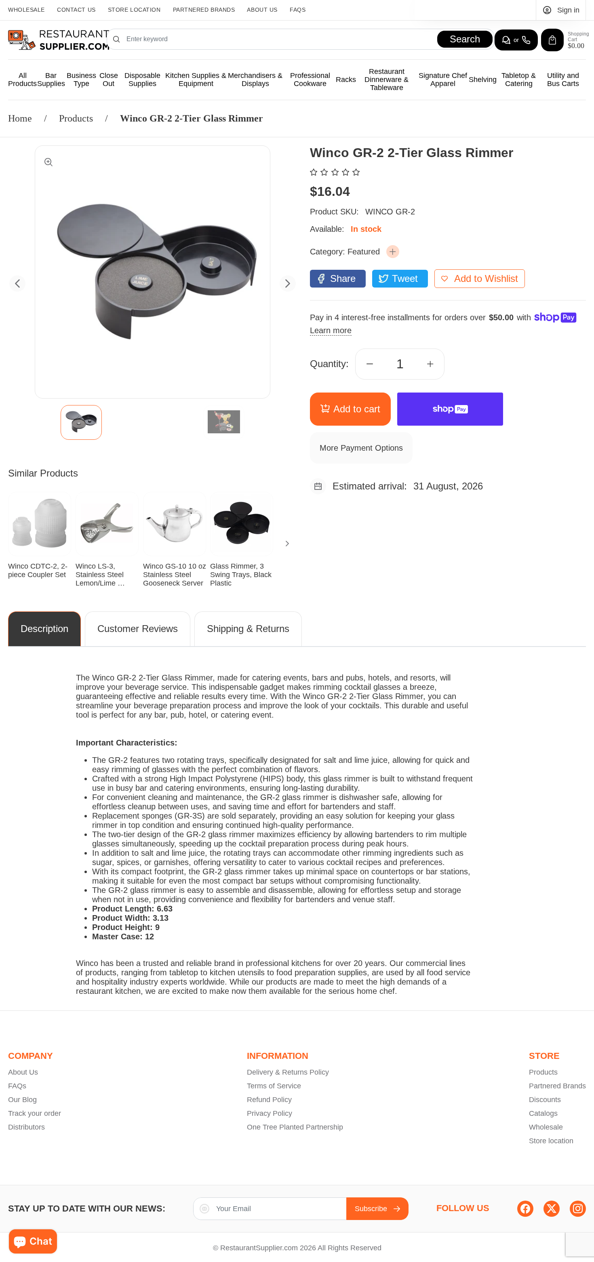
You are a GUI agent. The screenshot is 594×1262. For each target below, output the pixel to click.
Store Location (134, 9)
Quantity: (329, 363)
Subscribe (371, 1209)
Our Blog (22, 1099)
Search (465, 39)
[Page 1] (81, 422)
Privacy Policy (269, 1113)
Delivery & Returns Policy (288, 1072)
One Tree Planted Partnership (295, 1127)
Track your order (34, 1113)
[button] (392, 251)
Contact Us (76, 9)
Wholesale (26, 9)
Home (20, 118)
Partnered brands (204, 9)
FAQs (297, 9)
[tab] (81, 422)
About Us (262, 9)
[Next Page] (287, 543)
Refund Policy (269, 1099)
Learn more (331, 330)
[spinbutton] (400, 364)
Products (76, 118)
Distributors (26, 1127)
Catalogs (543, 1113)
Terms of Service (274, 1086)
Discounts (545, 1099)
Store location (551, 1140)
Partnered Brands (557, 1086)
